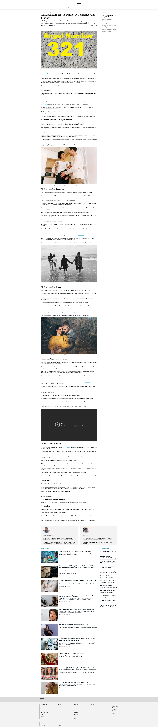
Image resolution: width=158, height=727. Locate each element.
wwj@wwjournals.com (115, 709)
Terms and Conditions (115, 712)
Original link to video (79, 426)
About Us (113, 713)
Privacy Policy (114, 710)
